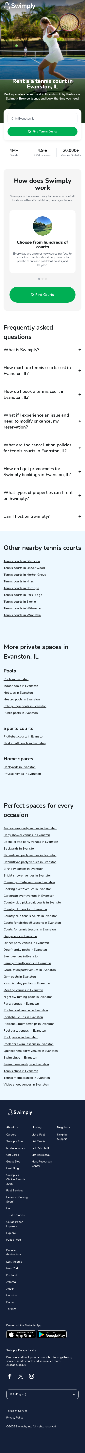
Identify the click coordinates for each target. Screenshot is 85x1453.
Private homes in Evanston (22, 774)
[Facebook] (9, 1376)
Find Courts (44, 294)
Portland (11, 1275)
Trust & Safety (15, 1215)
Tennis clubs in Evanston (21, 1071)
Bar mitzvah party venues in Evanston (30, 855)
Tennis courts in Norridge (21, 588)
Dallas (10, 1302)
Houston (11, 1295)
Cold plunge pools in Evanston (25, 706)
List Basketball (41, 1155)
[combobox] (42, 118)
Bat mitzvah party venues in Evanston (30, 862)
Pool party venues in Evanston (25, 1030)
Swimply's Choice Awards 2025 (16, 1179)
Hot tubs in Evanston (18, 693)
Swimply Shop (15, 1141)
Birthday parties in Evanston (23, 869)
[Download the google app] (52, 1334)
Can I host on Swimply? (27, 516)
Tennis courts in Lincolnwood (24, 568)
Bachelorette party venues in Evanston (31, 842)
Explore (11, 1233)
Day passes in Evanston (20, 936)
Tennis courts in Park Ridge (23, 595)
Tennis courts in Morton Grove (25, 575)
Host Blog (12, 1168)
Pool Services (14, 1190)
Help (9, 1208)
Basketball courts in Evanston (24, 743)
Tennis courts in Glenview (22, 561)
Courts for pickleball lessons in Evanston (32, 923)
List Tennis (38, 1141)
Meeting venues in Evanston (23, 990)
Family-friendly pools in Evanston (27, 963)
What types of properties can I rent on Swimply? (38, 496)
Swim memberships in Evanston (26, 1064)
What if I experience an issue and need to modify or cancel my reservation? (36, 421)
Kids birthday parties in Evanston (27, 983)
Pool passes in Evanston (21, 1037)
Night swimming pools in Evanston (28, 997)
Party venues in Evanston (21, 1003)
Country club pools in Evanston (25, 909)
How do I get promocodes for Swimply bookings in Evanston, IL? (37, 472)
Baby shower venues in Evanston (27, 835)
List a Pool (38, 1135)
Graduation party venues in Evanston (30, 970)
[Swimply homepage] (42, 6)
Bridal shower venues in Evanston (28, 875)
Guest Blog (13, 1161)
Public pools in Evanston (21, 713)
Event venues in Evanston (21, 956)
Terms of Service (16, 1411)
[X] (20, 1376)
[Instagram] (31, 1376)
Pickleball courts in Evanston (24, 736)
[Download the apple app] (21, 1334)
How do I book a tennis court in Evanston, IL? (34, 394)
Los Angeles (14, 1262)
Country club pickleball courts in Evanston (33, 902)
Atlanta (11, 1282)
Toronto (11, 1309)
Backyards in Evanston (20, 767)
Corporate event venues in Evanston (29, 896)
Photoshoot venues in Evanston (26, 1010)
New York (12, 1268)
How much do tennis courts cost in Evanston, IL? (37, 371)
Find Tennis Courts (44, 131)
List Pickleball (40, 1148)
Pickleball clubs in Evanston (23, 1017)
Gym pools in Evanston (20, 976)
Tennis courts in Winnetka (22, 615)
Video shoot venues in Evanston (26, 1084)
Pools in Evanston (16, 679)
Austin (10, 1289)
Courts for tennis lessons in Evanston (30, 929)
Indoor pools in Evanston (21, 686)
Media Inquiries (15, 1148)
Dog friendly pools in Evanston (25, 950)
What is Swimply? (21, 350)
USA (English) (17, 1394)
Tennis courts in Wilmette (22, 608)
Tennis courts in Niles (19, 581)
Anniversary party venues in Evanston (30, 828)
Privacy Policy (14, 1417)
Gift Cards (12, 1155)
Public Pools (14, 1240)
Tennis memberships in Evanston (27, 1078)
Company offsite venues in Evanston (29, 882)
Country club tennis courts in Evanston (31, 916)
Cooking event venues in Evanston (28, 889)
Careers (11, 1135)
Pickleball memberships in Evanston (29, 1024)
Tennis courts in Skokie (20, 601)
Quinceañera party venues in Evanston (31, 1051)
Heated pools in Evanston (22, 699)
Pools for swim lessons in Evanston (29, 1044)
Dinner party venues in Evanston (26, 943)
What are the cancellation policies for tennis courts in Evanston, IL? (37, 448)
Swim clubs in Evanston (20, 1057)
